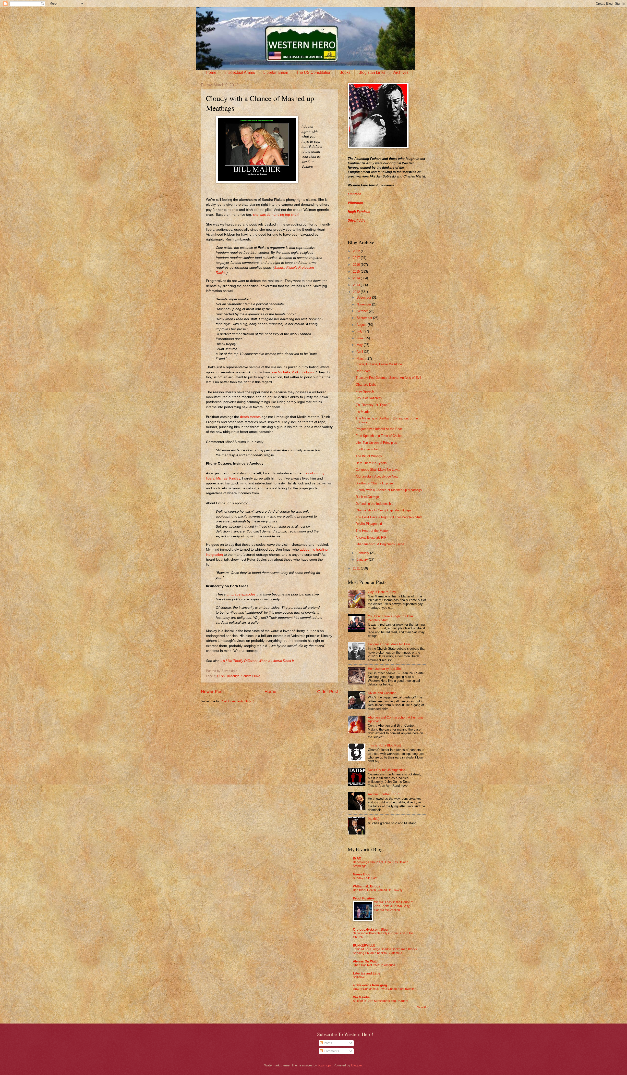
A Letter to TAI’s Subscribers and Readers (380, 1001)
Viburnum (355, 203)
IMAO (357, 858)
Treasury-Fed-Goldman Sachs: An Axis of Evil (388, 377)
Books (344, 72)
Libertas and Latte (366, 973)
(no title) (373, 819)
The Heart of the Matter (372, 530)
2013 (357, 285)
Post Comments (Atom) (237, 701)
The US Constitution (313, 72)
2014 (357, 278)
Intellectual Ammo (239, 72)
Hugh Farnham (359, 212)
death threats (250, 417)
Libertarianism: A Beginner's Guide (380, 544)
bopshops (325, 1065)
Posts (327, 1043)
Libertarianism (275, 72)
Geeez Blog (361, 874)
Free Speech (365, 391)
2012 (357, 292)
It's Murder (363, 412)
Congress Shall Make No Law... (378, 469)
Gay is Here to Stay (382, 592)
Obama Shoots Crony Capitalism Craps (383, 510)
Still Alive (359, 977)
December (364, 297)
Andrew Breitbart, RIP (371, 537)
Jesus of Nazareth (369, 398)
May (360, 345)
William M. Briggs (366, 886)
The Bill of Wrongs (369, 456)
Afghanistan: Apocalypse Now (377, 476)
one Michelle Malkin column (292, 372)
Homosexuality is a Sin (384, 668)
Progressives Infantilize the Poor (379, 429)
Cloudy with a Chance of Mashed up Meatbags (389, 490)
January (363, 559)
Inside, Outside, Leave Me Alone (379, 364)
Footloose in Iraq (367, 449)
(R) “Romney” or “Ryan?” (373, 405)
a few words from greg (370, 985)
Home (211, 72)
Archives (401, 72)
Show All (421, 1007)
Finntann (354, 194)
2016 (357, 264)
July (360, 331)
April (360, 352)
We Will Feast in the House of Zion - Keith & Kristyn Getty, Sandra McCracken (393, 906)
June (360, 338)
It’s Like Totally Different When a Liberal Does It (257, 661)
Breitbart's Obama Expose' (374, 483)
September (365, 318)
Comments (331, 1051)
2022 (357, 251)
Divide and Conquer (382, 693)
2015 (357, 271)
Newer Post (212, 691)
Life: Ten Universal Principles (376, 442)
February (363, 553)
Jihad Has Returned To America (374, 965)
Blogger (356, 1065)
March (361, 358)
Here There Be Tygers (371, 463)
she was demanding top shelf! (276, 214)
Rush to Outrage (367, 497)
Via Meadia (361, 997)
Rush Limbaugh (228, 676)
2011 (357, 568)
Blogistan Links (372, 72)
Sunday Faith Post (365, 878)
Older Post (327, 691)
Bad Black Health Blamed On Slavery (377, 890)
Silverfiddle (356, 220)
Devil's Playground (369, 524)
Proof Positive (363, 898)
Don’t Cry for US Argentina (386, 770)
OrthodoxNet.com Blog (370, 929)
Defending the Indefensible (374, 504)
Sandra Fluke (250, 676)
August (362, 325)
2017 (357, 258)
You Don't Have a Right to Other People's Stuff (389, 517)
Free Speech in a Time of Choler (379, 436)
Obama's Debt (366, 384)
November (364, 304)
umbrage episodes (241, 594)
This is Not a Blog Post (384, 745)
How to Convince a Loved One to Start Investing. (385, 989)
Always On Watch (366, 961)
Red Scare (363, 371)
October (363, 311)
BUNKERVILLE (364, 945)
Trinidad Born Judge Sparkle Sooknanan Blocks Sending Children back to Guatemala (385, 951)
